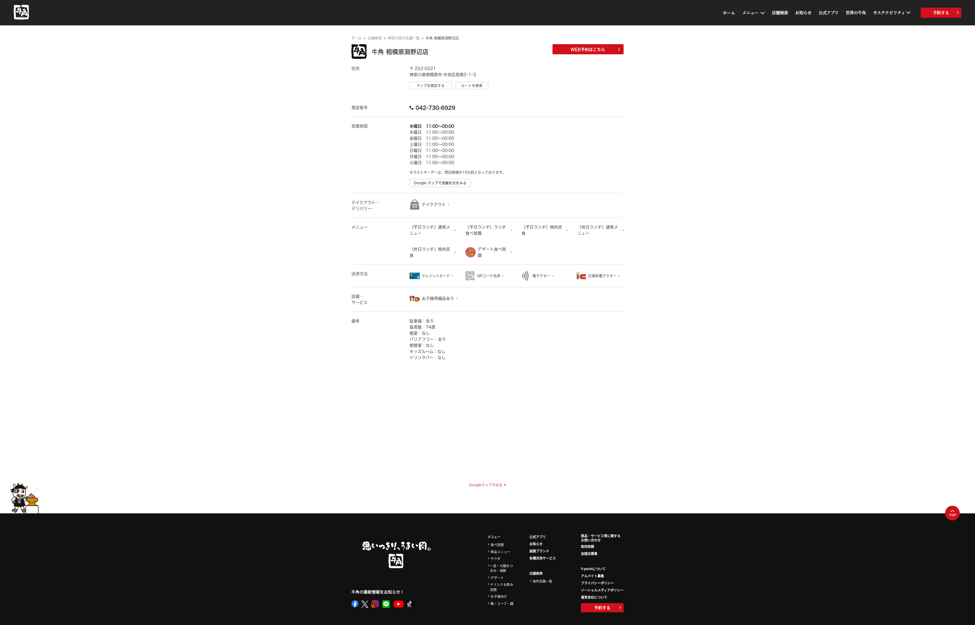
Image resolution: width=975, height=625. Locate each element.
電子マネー (541, 276)
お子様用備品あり (438, 298)
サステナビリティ (889, 12)
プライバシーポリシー (597, 582)
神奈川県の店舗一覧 (404, 38)
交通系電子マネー (602, 276)
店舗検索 (780, 12)
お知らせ (803, 12)
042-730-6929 (435, 107)
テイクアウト (434, 204)
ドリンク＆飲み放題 (501, 587)
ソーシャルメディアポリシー (602, 589)
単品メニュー (500, 551)
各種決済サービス (542, 557)
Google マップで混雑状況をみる (440, 183)
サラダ (495, 558)
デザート (497, 577)
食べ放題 (497, 544)
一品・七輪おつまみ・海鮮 (501, 568)
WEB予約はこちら (588, 49)
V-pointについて (593, 568)
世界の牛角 (856, 12)
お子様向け (499, 596)
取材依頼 (587, 546)
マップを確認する (430, 85)
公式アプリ (829, 12)
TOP (952, 515)
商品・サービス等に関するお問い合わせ (601, 538)
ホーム (729, 12)
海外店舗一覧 (542, 581)
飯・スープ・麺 (502, 603)
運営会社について (594, 597)
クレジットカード (436, 276)
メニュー (750, 12)
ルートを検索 (471, 85)
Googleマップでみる (485, 485)
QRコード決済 (488, 276)
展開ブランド (539, 550)
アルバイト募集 (592, 575)
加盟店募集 (589, 553)
